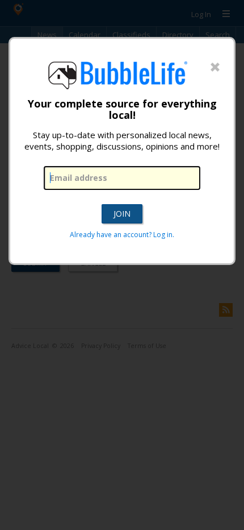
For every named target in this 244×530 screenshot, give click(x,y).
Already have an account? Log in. (122, 234)
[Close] (215, 68)
